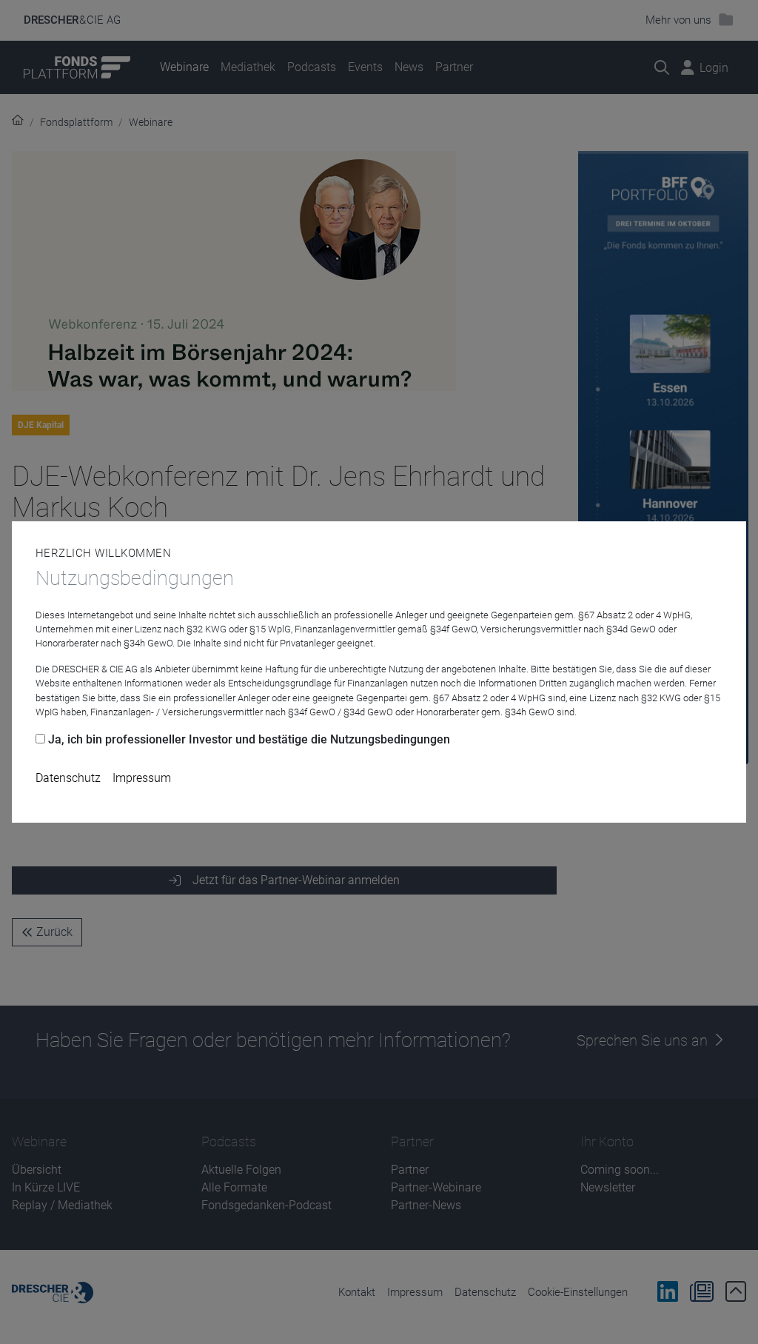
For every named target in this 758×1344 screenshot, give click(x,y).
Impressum (142, 778)
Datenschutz (68, 778)
